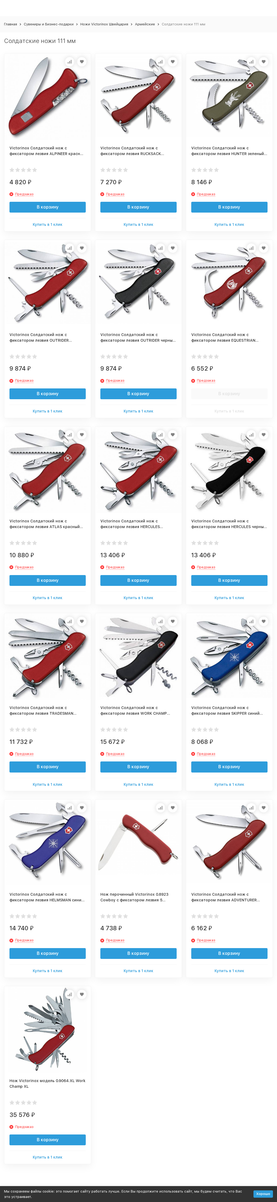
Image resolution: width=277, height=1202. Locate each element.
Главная (10, 24)
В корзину (48, 207)
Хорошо (263, 1194)
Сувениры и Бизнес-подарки (49, 24)
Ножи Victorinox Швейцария (104, 24)
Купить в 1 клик (47, 224)
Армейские (145, 24)
